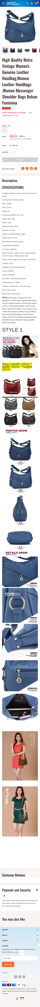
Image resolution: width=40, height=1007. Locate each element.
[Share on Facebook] (22, 168)
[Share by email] (35, 168)
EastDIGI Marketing (13, 991)
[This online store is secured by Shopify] (20, 998)
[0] (36, 3)
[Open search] (27, 3)
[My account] (32, 3)
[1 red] (4, 130)
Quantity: (5, 152)
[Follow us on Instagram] (19, 976)
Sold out (20, 160)
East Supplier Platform (14, 113)
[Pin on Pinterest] (27, 168)
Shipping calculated (16, 139)
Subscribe (8, 964)
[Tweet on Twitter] (31, 168)
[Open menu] (3, 3)
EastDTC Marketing (25, 991)
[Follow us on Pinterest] (23, 976)
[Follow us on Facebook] (15, 976)
